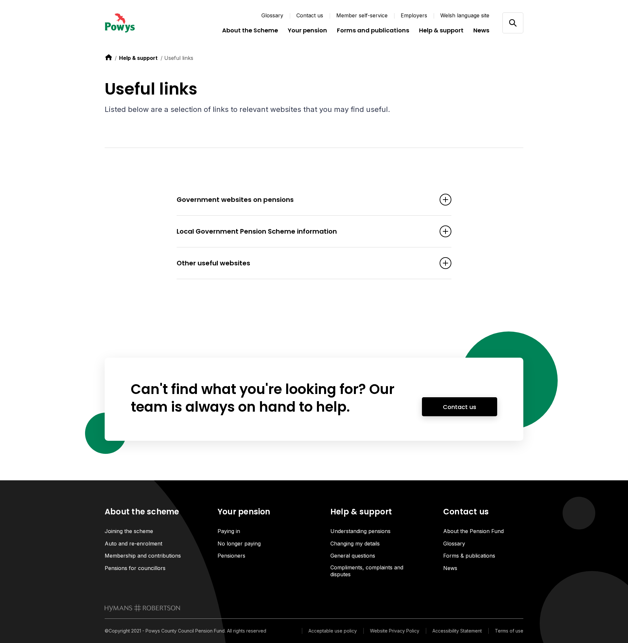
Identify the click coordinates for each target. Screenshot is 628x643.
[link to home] (109, 57)
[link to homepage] (142, 608)
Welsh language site (464, 15)
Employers (414, 15)
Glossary (272, 15)
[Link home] (144, 23)
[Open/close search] (512, 23)
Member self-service (362, 15)
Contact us (309, 15)
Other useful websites (213, 263)
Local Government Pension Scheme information (257, 231)
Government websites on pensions (235, 199)
